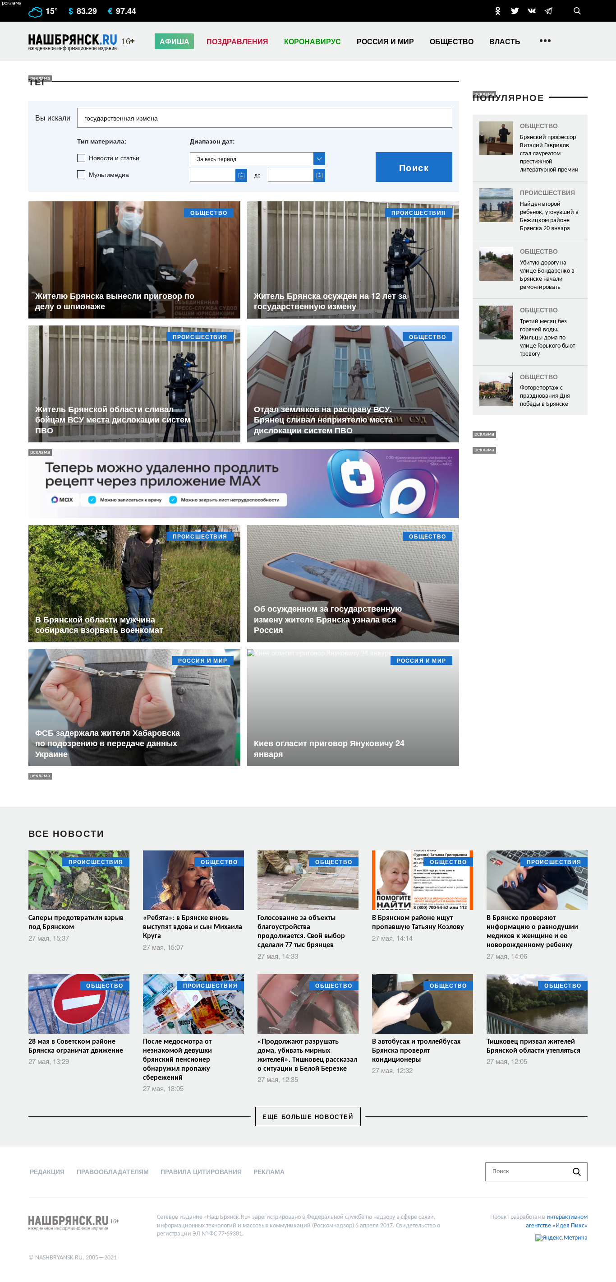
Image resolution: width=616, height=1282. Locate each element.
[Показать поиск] (577, 11)
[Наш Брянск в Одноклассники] (498, 11)
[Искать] (577, 1171)
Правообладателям (113, 1171)
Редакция (47, 1171)
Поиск (414, 167)
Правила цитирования (201, 1171)
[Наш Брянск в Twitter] (515, 11)
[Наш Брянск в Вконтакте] (532, 11)
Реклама (269, 1171)
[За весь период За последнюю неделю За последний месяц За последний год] (257, 158)
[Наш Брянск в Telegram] (548, 11)
